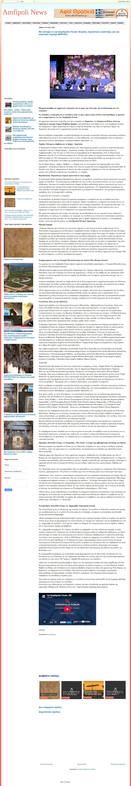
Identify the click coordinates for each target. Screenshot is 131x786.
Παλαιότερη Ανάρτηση (118, 764)
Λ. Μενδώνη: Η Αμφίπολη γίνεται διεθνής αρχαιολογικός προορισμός (20, 415)
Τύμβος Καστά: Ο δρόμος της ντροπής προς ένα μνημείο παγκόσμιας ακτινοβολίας (19, 296)
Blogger (67, 782)
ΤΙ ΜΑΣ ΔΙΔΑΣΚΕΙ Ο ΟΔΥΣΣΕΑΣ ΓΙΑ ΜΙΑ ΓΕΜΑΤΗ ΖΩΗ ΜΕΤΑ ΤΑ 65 (25, 188)
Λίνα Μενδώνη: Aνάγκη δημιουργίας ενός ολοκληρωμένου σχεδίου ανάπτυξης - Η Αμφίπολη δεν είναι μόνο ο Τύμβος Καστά (19, 337)
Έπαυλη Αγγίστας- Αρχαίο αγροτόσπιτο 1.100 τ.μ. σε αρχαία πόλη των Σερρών (23, 104)
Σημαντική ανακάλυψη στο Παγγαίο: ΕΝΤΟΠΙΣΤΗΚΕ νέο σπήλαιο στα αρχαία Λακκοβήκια (19, 377)
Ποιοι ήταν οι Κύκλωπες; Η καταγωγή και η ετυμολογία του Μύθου (18, 183)
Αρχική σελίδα (81, 764)
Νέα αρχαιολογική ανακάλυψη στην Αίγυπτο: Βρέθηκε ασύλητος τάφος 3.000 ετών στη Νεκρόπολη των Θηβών (19, 139)
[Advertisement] (82, 47)
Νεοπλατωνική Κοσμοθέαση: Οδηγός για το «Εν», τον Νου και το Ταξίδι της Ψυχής (19, 211)
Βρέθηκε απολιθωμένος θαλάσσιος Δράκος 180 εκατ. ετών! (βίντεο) (24, 128)
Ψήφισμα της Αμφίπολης (24, 199)
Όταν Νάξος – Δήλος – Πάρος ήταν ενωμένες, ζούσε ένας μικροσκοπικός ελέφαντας (18, 112)
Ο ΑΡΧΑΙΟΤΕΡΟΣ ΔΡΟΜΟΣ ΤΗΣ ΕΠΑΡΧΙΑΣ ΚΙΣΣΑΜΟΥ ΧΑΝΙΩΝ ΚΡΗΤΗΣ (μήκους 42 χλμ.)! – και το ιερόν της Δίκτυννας (19, 217)
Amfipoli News (25, 12)
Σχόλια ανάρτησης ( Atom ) (87, 769)
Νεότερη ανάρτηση (46, 764)
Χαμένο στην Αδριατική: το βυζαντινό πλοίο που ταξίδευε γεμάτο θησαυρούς (24, 120)
